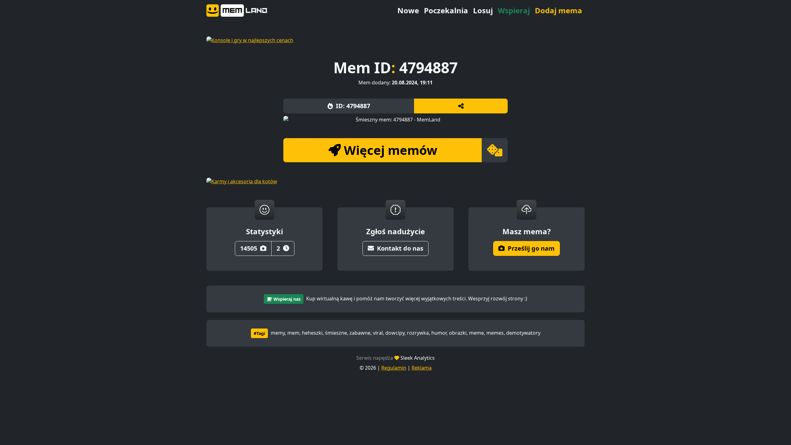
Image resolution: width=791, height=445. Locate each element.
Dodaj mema (558, 10)
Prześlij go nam (531, 248)
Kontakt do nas (400, 248)
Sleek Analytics (417, 357)
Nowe (408, 10)
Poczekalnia (446, 10)
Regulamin (393, 367)
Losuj (483, 10)
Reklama (422, 367)
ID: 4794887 (353, 106)
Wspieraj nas (287, 299)
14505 (248, 248)
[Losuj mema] (495, 150)
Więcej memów (390, 150)
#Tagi (259, 333)
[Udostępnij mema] (461, 106)
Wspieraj (514, 10)
